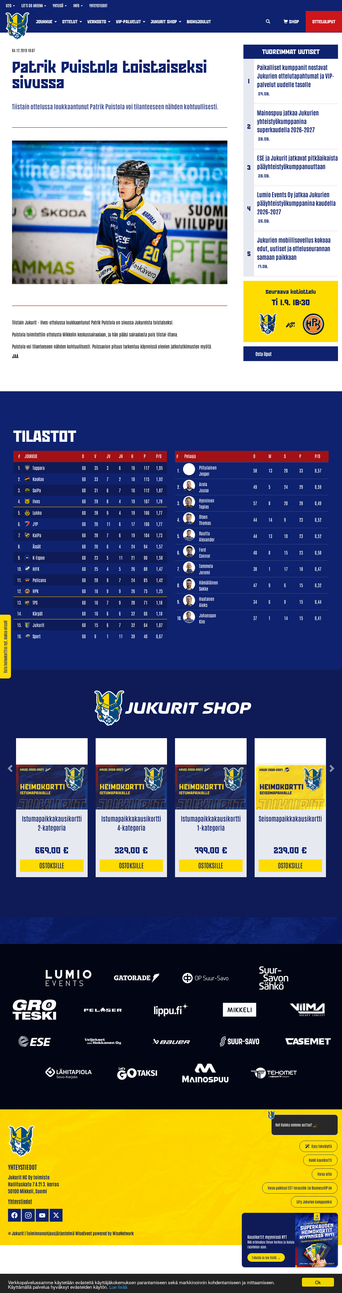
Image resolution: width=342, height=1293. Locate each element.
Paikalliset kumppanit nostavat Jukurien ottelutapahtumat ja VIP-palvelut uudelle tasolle (295, 75)
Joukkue (45, 21)
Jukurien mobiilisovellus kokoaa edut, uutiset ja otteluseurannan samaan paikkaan (294, 248)
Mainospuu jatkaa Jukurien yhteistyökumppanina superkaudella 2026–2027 (288, 121)
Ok (318, 1282)
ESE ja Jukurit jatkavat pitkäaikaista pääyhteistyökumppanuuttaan (297, 162)
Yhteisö (58, 5)
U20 (9, 5)
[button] (10, 787)
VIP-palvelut (129, 21)
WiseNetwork (123, 1233)
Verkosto (97, 21)
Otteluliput (323, 21)
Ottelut (70, 21)
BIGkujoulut (199, 21)
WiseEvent (83, 1233)
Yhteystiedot (98, 5)
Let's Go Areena (32, 5)
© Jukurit (16, 1233)
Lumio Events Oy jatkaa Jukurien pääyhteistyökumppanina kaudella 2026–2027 (296, 203)
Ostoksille (51, 865)
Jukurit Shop (164, 21)
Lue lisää (118, 1286)
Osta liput (263, 354)
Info (76, 5)
